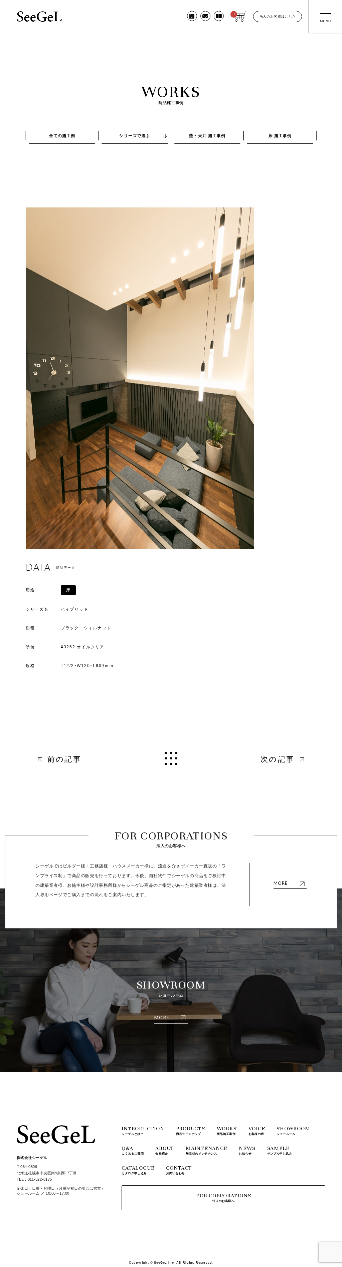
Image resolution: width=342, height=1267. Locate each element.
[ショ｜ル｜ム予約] (192, 16)
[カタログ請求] (219, 16)
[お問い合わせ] (205, 16)
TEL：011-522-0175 (34, 1179)
